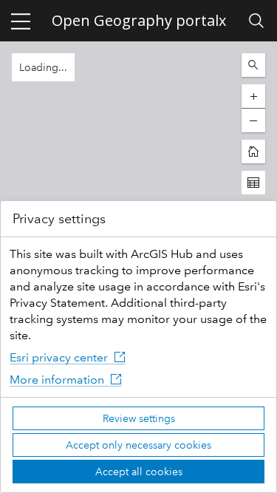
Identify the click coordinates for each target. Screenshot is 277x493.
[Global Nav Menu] (20, 20)
